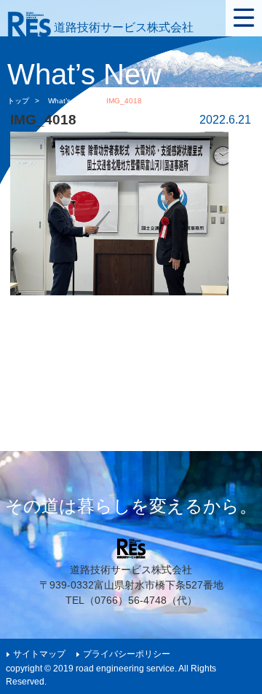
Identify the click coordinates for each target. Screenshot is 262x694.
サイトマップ (39, 654)
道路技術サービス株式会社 (122, 27)
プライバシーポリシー (126, 654)
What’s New (67, 101)
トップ (18, 101)
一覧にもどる (220, 376)
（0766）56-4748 (125, 600)
